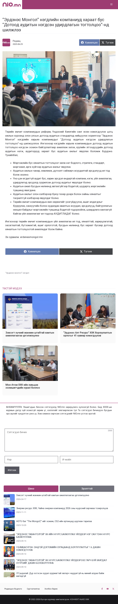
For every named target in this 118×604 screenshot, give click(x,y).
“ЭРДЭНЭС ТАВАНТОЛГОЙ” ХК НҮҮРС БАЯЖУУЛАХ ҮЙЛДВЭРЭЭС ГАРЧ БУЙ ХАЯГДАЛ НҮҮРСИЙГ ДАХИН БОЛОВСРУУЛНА (61, 561)
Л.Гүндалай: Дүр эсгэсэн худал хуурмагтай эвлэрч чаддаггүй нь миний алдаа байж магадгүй (60, 574)
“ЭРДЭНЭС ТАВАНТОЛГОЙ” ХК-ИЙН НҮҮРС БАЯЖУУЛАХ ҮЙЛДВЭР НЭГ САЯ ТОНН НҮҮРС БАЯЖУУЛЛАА (63, 535)
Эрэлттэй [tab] (86, 488)
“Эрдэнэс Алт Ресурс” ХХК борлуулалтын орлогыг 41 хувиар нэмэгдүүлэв (87, 334)
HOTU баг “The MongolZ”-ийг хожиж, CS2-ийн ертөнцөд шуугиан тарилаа (54, 521)
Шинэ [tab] (31, 488)
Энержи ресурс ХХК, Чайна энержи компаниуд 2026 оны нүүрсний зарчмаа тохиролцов (62, 508)
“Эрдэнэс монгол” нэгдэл (17, 273)
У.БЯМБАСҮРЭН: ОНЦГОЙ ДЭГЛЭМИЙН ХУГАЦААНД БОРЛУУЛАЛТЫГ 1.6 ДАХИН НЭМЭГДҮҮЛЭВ (58, 548)
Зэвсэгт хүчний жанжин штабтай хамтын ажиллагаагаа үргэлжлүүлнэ (30, 334)
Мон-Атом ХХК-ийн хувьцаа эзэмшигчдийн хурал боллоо (23, 386)
